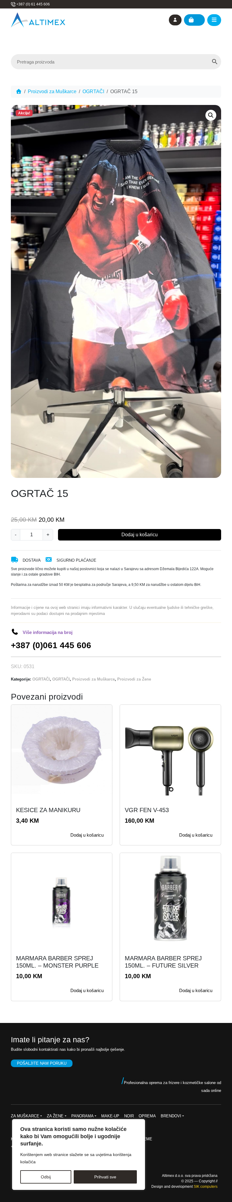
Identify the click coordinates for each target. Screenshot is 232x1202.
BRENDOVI (171, 1116)
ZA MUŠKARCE (25, 1116)
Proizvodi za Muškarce (52, 91)
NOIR (129, 1116)
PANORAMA (82, 1116)
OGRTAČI (93, 91)
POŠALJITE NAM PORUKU (41, 1063)
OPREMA (147, 1116)
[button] (210, 115)
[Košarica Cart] (194, 20)
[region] (78, 1154)
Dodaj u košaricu (139, 534)
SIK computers (206, 1186)
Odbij (46, 1176)
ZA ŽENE (55, 1116)
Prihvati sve (105, 1176)
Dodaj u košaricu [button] (87, 835)
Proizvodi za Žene (134, 679)
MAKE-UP (110, 1116)
